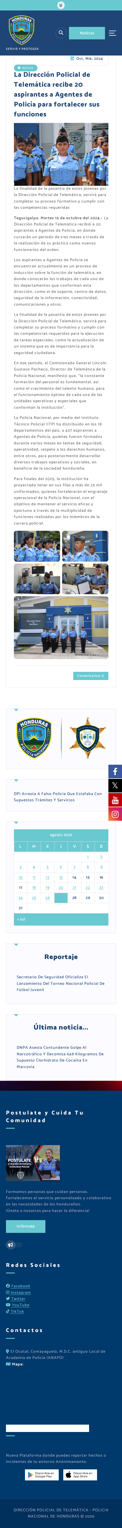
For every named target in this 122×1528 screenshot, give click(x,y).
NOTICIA (27, 68)
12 (47, 877)
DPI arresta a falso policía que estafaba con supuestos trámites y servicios (58, 797)
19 (47, 888)
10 (21, 877)
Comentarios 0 (90, 676)
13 (61, 877)
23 (101, 888)
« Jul (21, 920)
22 (88, 888)
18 (34, 888)
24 (20, 898)
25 (34, 898)
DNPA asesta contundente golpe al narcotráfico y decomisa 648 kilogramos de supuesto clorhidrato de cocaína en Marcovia (60, 1057)
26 (47, 898)
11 (34, 877)
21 (74, 888)
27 (61, 898)
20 (61, 888)
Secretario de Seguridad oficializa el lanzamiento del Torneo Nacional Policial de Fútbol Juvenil (61, 983)
